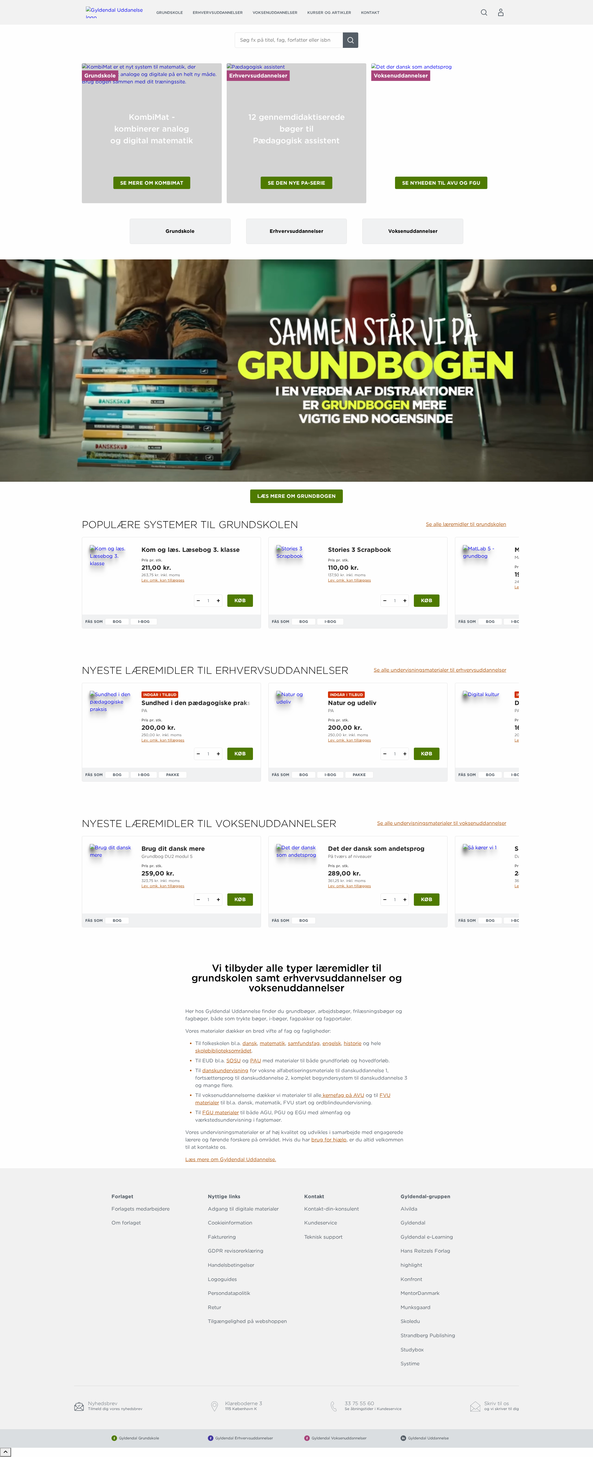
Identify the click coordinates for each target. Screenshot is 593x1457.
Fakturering (222, 1237)
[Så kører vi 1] (484, 873)
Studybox (412, 1350)
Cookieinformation (230, 1223)
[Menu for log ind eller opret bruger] (500, 12)
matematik (272, 1043)
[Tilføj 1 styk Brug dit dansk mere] (218, 899)
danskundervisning (225, 1070)
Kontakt (370, 12)
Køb (240, 600)
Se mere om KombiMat (151, 183)
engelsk (331, 1043)
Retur (214, 1307)
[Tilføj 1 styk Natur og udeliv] (405, 754)
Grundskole (169, 12)
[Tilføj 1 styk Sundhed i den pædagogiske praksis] (218, 754)
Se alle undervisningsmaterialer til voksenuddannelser (441, 823)
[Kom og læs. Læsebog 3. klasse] (111, 574)
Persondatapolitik (229, 1293)
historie (352, 1043)
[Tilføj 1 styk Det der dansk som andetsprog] (405, 899)
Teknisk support (323, 1237)
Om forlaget (126, 1223)
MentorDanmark (420, 1293)
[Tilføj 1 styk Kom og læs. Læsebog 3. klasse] (218, 601)
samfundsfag (304, 1043)
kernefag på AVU (342, 1095)
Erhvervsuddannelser (218, 12)
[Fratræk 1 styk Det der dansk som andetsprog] (385, 899)
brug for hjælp (329, 1140)
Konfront (411, 1279)
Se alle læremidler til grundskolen (466, 524)
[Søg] (350, 40)
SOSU (233, 1061)
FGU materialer (220, 1112)
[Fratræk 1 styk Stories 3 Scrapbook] (385, 601)
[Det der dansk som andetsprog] (297, 873)
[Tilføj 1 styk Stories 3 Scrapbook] (405, 601)
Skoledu (410, 1321)
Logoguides (222, 1279)
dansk (249, 1043)
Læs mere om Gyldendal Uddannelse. (230, 1159)
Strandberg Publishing (428, 1335)
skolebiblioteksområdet (223, 1051)
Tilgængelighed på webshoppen (247, 1321)
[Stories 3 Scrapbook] (297, 574)
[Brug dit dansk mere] (111, 873)
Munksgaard (416, 1307)
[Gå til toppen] (5, 1452)
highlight (411, 1265)
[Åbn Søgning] (484, 12)
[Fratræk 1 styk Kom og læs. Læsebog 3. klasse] (198, 601)
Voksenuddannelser (275, 12)
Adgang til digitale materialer (243, 1209)
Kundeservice (320, 1223)
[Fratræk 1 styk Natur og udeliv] (385, 754)
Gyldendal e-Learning (427, 1237)
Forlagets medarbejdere (140, 1209)
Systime (410, 1364)
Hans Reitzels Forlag (425, 1251)
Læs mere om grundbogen (296, 496)
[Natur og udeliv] (297, 720)
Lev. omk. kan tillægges (162, 580)
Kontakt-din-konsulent (331, 1209)
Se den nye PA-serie (296, 183)
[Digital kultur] (484, 720)
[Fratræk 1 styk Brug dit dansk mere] (198, 899)
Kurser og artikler (329, 12)
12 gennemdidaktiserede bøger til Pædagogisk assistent (296, 128)
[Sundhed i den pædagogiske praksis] (111, 720)
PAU (255, 1061)
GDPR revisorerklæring (235, 1251)
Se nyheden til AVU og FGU (441, 183)
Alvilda (409, 1209)
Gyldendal (413, 1223)
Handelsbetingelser (231, 1265)
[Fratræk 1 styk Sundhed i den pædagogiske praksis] (198, 754)
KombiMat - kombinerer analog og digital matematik (151, 128)
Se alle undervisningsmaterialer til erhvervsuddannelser (440, 670)
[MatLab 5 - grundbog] (484, 574)
